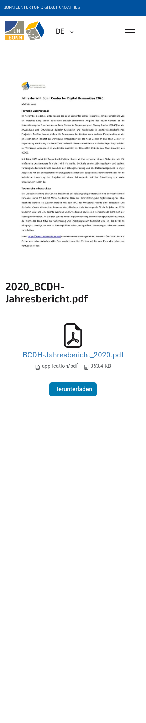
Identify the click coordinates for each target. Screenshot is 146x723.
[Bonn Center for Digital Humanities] (25, 30)
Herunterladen (73, 388)
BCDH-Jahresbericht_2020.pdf (73, 354)
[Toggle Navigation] (130, 30)
